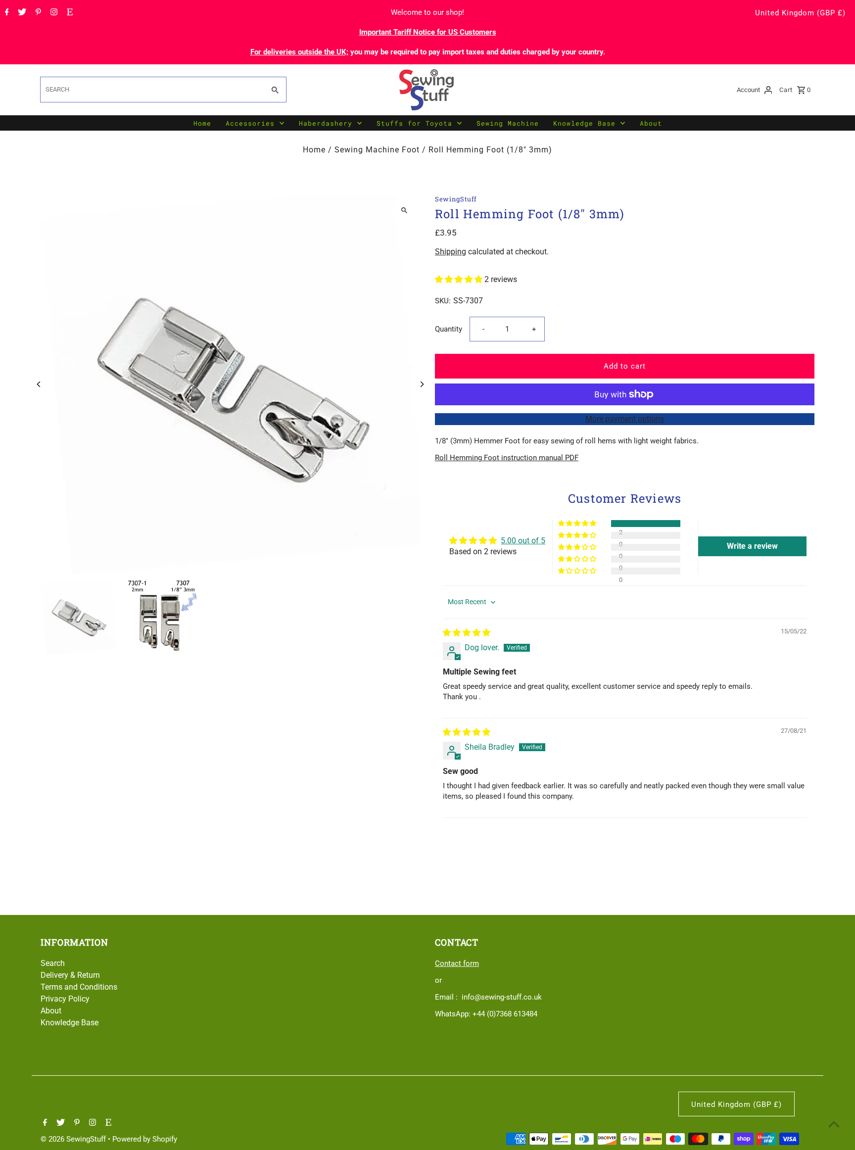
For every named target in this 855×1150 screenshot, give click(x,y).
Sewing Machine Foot (377, 149)
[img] (466, 632)
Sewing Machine (507, 123)
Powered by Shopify (144, 1139)
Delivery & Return (70, 975)
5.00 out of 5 (523, 540)
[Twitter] (20, 13)
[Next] (421, 384)
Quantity (448, 329)
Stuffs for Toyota (414, 123)
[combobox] (152, 89)
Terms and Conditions (79, 987)
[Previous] (39, 384)
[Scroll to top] (834, 1124)
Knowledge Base (584, 123)
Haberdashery (325, 123)
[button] (459, 279)
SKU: (443, 300)
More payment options (624, 419)
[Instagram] (52, 13)
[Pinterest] (37, 13)
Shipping (450, 251)
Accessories (250, 123)
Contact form (457, 963)
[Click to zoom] (404, 210)
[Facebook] (5, 13)
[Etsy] (68, 13)
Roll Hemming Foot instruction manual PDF (506, 457)
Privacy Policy (65, 999)
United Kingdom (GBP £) (800, 12)
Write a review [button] (752, 546)
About (651, 123)
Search (53, 963)
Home (202, 123)
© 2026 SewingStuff (74, 1139)
